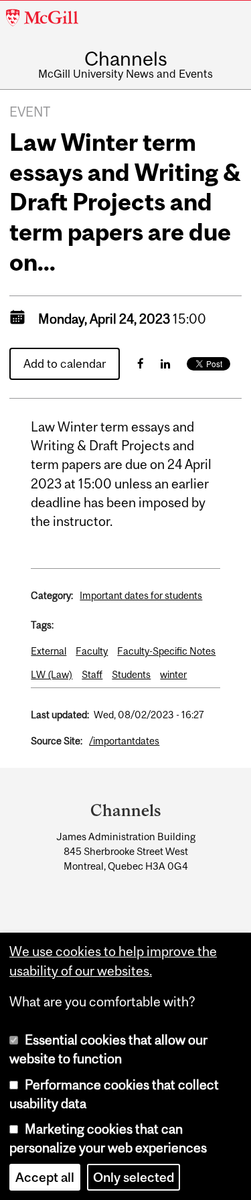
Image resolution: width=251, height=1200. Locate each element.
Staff (92, 674)
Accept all (44, 1177)
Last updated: (60, 714)
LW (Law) (51, 674)
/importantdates (124, 740)
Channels (125, 58)
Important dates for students (141, 595)
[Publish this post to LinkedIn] (165, 363)
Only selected (133, 1177)
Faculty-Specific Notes (166, 651)
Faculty (92, 651)
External (48, 651)
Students (131, 674)
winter (173, 674)
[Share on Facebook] (140, 363)
